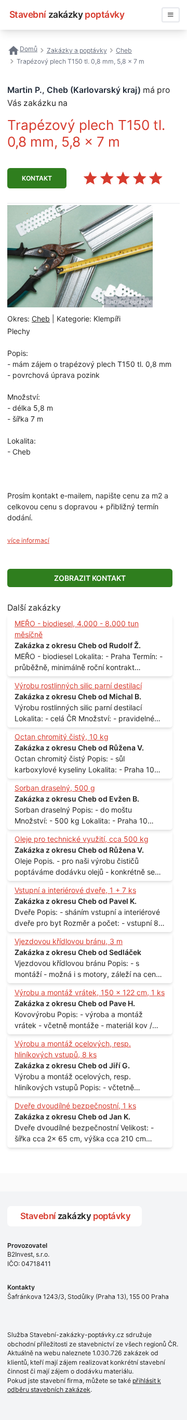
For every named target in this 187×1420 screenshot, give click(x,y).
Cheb (41, 318)
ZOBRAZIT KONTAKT (90, 578)
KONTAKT (37, 178)
